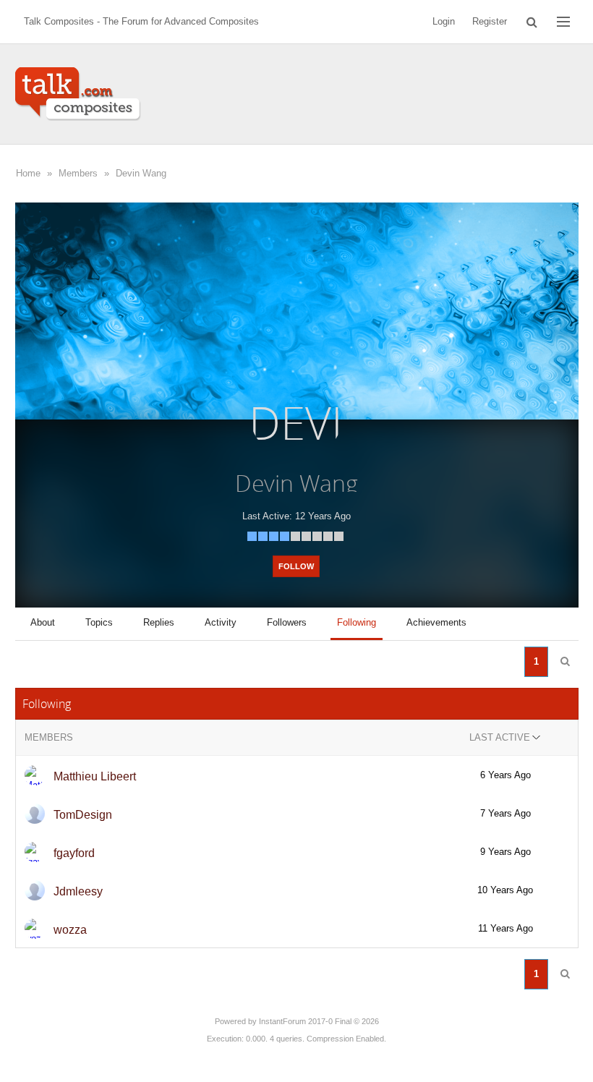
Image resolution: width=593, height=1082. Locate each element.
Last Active (499, 737)
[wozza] (35, 929)
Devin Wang (141, 173)
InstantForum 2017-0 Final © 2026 (319, 1021)
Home (28, 173)
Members (78, 173)
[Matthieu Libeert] (35, 775)
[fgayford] (35, 852)
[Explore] (563, 21)
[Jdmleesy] (35, 890)
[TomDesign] (35, 814)
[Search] (532, 21)
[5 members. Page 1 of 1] (565, 662)
